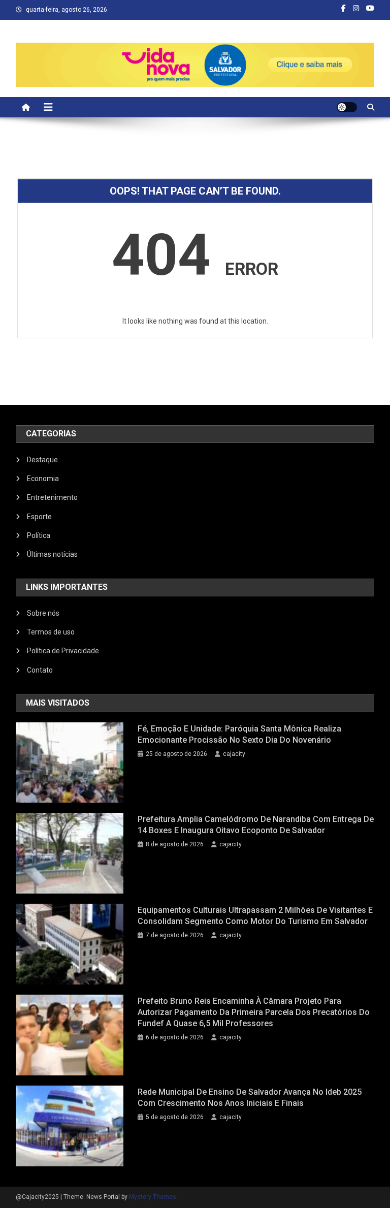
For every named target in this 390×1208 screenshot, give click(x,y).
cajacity (234, 753)
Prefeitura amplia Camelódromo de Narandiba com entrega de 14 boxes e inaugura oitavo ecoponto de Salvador (256, 824)
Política (38, 535)
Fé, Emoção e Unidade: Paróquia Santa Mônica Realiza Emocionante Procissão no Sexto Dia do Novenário (239, 734)
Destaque (42, 460)
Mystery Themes (152, 1196)
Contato (40, 670)
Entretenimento (52, 497)
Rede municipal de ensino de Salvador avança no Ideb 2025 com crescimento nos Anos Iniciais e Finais (250, 1097)
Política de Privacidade (63, 651)
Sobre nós (43, 613)
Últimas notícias (52, 554)
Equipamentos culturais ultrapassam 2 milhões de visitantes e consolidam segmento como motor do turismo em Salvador (255, 915)
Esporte (39, 517)
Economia (43, 478)
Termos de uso (51, 632)
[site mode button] (347, 107)
